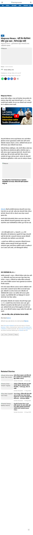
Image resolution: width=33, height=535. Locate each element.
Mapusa (16, 334)
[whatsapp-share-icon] (2, 79)
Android (21, 330)
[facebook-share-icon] (8, 79)
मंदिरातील (3, 209)
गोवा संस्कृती (14, 5)
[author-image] (2, 70)
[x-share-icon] (5, 79)
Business (3, 327)
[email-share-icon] (15, 79)
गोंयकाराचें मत (26, 5)
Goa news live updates (24, 328)
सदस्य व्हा (9, 318)
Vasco (6, 334)
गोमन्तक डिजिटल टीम (9, 70)
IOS (27, 330)
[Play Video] (16, 116)
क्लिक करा (26, 321)
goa (2, 334)
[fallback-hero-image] (7, 377)
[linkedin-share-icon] (11, 79)
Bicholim (11, 334)
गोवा (3, 5)
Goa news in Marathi (9, 325)
